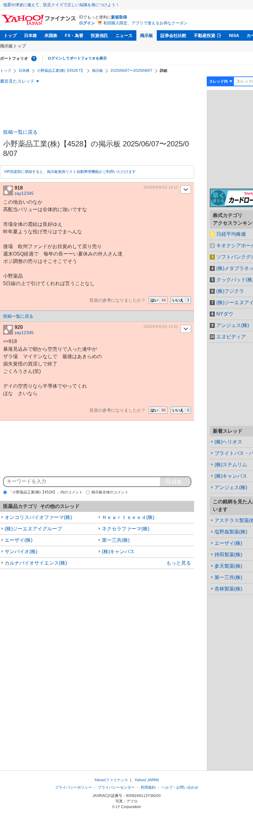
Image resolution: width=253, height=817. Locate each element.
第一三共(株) (116, 540)
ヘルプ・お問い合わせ (179, 787)
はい (158, 300)
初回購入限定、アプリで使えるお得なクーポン (145, 23)
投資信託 (99, 35)
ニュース (124, 35)
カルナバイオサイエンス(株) (36, 563)
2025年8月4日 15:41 (160, 327)
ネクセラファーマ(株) (125, 528)
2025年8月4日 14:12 (160, 187)
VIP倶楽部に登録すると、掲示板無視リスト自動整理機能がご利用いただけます (70, 172)
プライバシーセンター (116, 787)
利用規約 (148, 787)
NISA (234, 35)
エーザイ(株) (18, 540)
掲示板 (146, 35)
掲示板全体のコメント (109, 492)
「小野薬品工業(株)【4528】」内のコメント (46, 492)
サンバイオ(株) (21, 551)
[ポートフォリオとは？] (34, 58)
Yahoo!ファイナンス (111, 780)
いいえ (180, 300)
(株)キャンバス (118, 551)
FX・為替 (74, 35)
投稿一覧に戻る (20, 132)
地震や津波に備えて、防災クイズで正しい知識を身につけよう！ (61, 4)
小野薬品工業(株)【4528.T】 (61, 70)
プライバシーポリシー (73, 787)
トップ (10, 35)
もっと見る (178, 563)
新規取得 (119, 17)
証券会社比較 (173, 35)
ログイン (87, 23)
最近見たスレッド (17, 81)
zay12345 (24, 193)
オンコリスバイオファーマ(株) (38, 517)
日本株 (30, 35)
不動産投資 (204, 35)
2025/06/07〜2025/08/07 (131, 70)
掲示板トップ (13, 45)
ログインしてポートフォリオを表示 (77, 58)
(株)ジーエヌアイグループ (33, 528)
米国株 (50, 35)
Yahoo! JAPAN (147, 780)
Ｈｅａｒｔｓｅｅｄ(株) (128, 517)
